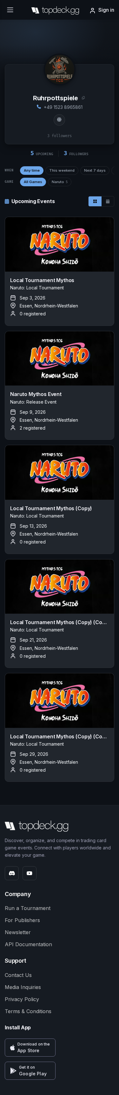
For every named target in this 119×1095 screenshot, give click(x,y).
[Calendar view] (108, 201)
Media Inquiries (23, 987)
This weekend (62, 170)
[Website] (59, 120)
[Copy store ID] (83, 98)
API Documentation (28, 944)
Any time (32, 170)
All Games (33, 182)
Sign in (106, 10)
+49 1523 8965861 (63, 107)
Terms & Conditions (28, 1011)
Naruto (60, 182)
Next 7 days (95, 170)
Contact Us (18, 975)
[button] (30, 1048)
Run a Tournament (27, 908)
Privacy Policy (22, 999)
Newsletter (18, 932)
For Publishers (22, 920)
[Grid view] (95, 201)
